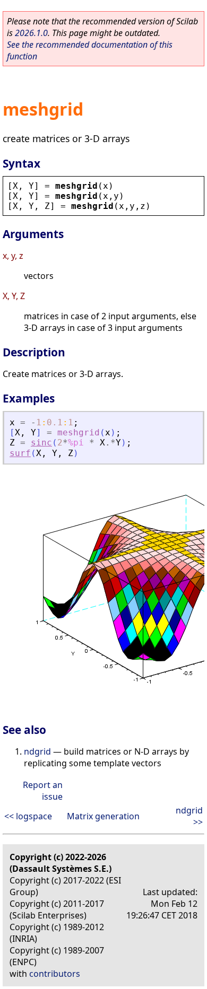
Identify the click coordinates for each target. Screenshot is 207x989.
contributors (54, 973)
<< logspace (28, 816)
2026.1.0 (31, 33)
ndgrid (37, 751)
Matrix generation (103, 816)
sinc (41, 442)
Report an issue (43, 790)
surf (20, 453)
